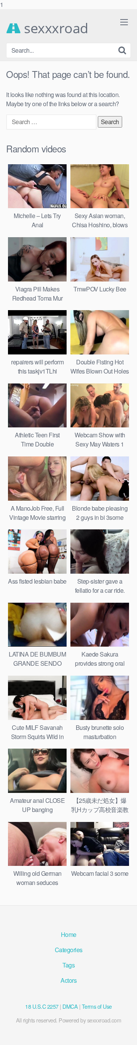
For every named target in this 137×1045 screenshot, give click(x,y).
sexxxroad (54, 28)
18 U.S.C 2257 (42, 1006)
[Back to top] (124, 1031)
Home (68, 934)
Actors (68, 980)
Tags (68, 965)
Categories (69, 949)
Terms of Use (97, 1006)
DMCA (70, 1006)
